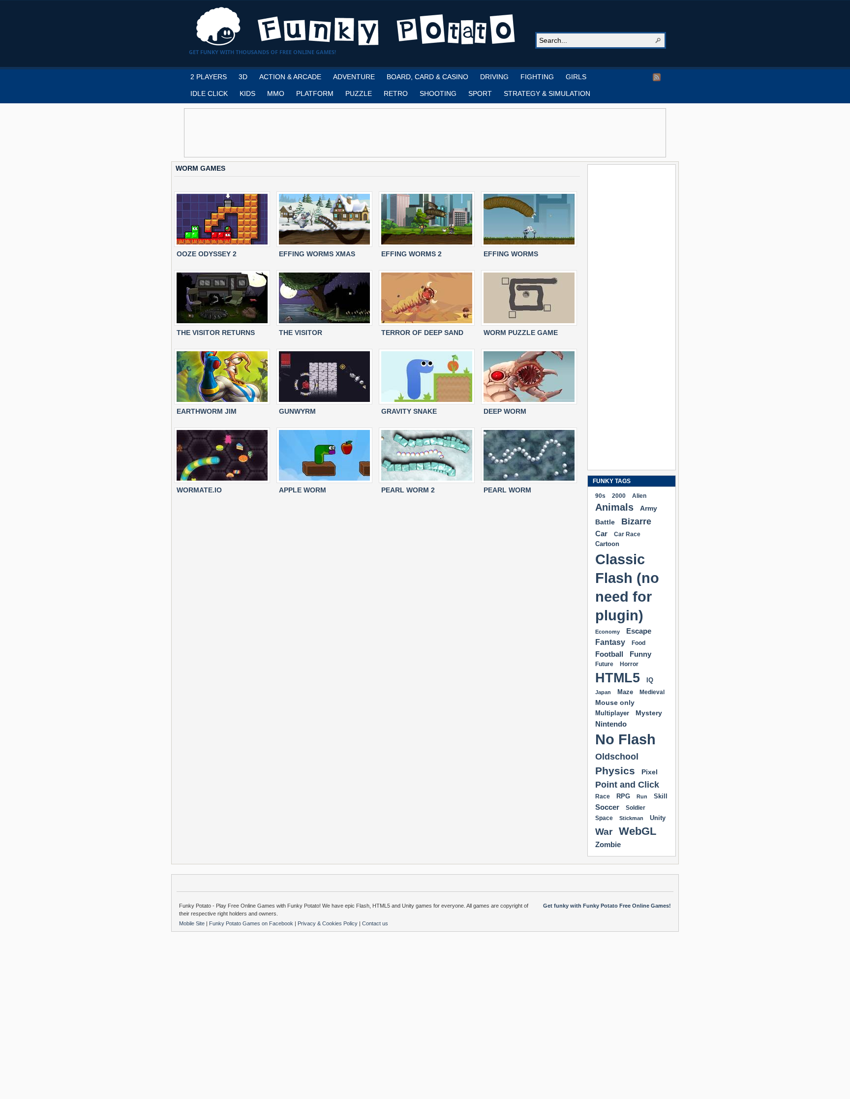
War (603, 831)
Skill (661, 796)
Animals (614, 507)
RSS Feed (657, 77)
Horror (629, 664)
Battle (605, 522)
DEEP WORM (505, 411)
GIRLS (576, 77)
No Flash (625, 739)
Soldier (635, 807)
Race (602, 796)
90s (600, 495)
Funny (640, 654)
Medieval (652, 692)
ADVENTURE (354, 77)
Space (604, 818)
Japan (603, 692)
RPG (623, 796)
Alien (639, 495)
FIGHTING (537, 77)
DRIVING (494, 77)
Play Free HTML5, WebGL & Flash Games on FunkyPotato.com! (356, 26)
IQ (649, 680)
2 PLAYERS (208, 77)
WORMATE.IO (199, 490)
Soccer (607, 807)
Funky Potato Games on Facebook (252, 923)
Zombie (608, 844)
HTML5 (617, 678)
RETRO (396, 93)
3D (243, 77)
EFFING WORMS (511, 254)
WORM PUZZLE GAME (521, 332)
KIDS (247, 93)
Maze (625, 692)
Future (604, 664)
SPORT (480, 93)
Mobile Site (192, 923)
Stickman (631, 818)
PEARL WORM (507, 490)
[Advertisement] (425, 133)
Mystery (649, 713)
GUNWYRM (297, 411)
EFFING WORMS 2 (411, 254)
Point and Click (627, 784)
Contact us (375, 923)
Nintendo (611, 724)
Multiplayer (612, 713)
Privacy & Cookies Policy (328, 923)
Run (642, 796)
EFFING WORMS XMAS (317, 254)
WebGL (637, 831)
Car (601, 533)
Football (609, 654)
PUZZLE (358, 93)
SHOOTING (438, 93)
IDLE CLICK (209, 93)
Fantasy (610, 642)
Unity (658, 818)
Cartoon (607, 544)
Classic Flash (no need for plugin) (627, 587)
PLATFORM (315, 93)
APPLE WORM (302, 490)
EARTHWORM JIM (207, 411)
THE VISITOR (300, 332)
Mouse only (615, 702)
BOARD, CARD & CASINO (427, 77)
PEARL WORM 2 (408, 490)
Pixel (649, 772)
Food (638, 643)
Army (648, 508)
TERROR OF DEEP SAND (422, 332)
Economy (607, 632)
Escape (638, 631)
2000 (619, 495)
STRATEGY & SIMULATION (547, 93)
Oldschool (616, 756)
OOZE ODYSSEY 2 (207, 254)
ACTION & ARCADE (290, 77)
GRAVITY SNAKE (409, 411)
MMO (275, 93)
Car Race (627, 534)
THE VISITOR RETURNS (216, 332)
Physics (615, 770)
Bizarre (636, 521)
